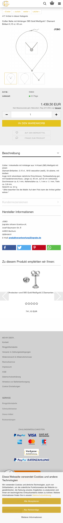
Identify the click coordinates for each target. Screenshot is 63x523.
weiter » (26, 12)
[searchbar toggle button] (44, 3)
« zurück (17, 12)
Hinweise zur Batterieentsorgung (16, 382)
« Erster (7, 12)
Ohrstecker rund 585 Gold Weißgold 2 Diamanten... (31, 292)
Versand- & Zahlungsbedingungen (16, 352)
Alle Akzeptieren (31, 501)
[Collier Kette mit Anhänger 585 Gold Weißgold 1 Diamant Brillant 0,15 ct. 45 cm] (31, 50)
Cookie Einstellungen (11, 386)
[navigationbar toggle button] (59, 3)
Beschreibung (11, 153)
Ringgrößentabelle (9, 347)
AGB (4, 372)
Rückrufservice (8, 362)
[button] (6, 114)
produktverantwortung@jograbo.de (25, 238)
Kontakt (5, 342)
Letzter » (36, 12)
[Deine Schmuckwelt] (5, 3)
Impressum (7, 367)
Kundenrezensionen (15, 202)
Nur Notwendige (31, 510)
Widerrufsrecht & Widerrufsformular (17, 357)
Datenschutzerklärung (41, 495)
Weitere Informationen (31, 517)
